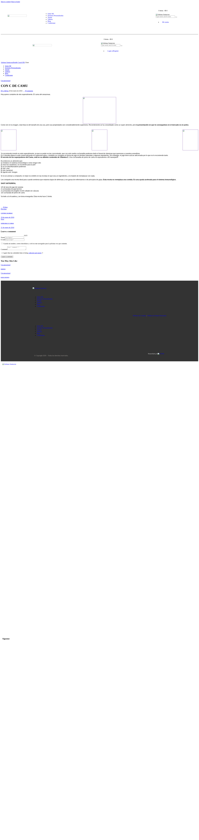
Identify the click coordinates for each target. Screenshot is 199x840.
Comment (4, 249)
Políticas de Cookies (139, 316)
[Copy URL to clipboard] (13, 207)
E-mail (3, 240)
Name (3, 237)
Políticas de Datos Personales (156, 316)
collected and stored (34, 253)
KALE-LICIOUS (5, 277)
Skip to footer (15, 2)
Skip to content (6, 2)
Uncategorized (5, 81)
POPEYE (3, 269)
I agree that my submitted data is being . (23, 253)
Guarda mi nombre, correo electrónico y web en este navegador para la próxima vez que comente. (35, 243)
